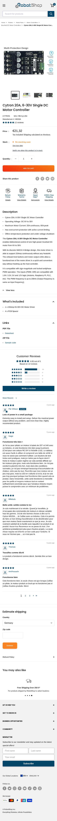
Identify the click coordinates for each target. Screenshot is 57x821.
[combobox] (25, 14)
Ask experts (35, 200)
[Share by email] (52, 178)
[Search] (51, 14)
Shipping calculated (32, 135)
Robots (10, 22)
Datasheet (9, 333)
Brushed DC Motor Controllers (11, 25)
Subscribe (28, 763)
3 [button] (29, 596)
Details (7, 200)
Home (3, 22)
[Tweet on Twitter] (47, 178)
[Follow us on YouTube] (25, 788)
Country (6, 617)
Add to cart (28, 168)
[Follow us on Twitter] (9, 788)
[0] (52, 5)
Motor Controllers (32, 22)
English (33, 776)
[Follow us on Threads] (40, 788)
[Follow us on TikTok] (30, 788)
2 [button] (25, 596)
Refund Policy (8, 657)
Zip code (6, 629)
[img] (8, 405)
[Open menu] (4, 5)
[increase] (31, 159)
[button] (9, 122)
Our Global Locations (10, 776)
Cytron (6, 116)
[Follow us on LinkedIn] (35, 788)
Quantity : (7, 159)
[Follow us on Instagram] (14, 788)
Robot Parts (20, 22)
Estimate (10, 646)
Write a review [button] (29, 388)
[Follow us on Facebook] (4, 788)
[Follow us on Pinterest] (19, 788)
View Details (21, 200)
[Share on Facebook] (37, 178)
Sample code (10, 343)
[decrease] (15, 159)
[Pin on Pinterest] (42, 178)
